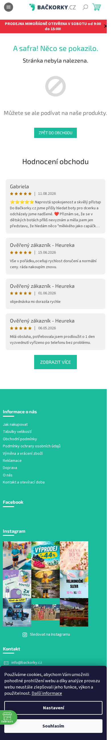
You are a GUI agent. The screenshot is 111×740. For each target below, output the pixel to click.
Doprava (10, 468)
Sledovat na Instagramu (50, 634)
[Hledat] (85, 7)
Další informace (47, 693)
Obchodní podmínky (20, 439)
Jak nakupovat (15, 424)
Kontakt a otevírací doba (24, 482)
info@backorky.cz (26, 662)
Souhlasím (53, 726)
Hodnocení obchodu (55, 161)
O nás (8, 475)
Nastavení (53, 708)
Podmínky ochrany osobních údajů (32, 446)
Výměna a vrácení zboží (23, 453)
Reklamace (12, 461)
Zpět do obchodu (55, 132)
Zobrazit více (55, 362)
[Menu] (8, 7)
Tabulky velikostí (17, 432)
